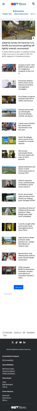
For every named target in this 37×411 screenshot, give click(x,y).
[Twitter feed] (12, 342)
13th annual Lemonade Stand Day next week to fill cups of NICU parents (26, 155)
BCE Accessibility (7, 360)
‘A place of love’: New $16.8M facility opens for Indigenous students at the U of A (26, 69)
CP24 (4, 382)
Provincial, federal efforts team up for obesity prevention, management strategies (25, 85)
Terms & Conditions (8, 371)
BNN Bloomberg (7, 384)
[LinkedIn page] (24, 342)
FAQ (24, 332)
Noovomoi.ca (6, 398)
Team (5, 335)
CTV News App (7, 332)
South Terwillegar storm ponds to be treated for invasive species (26, 140)
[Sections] (4, 4)
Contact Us (17, 332)
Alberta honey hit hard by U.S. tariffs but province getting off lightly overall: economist (18, 45)
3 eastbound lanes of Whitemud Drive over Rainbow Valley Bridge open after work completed (26, 212)
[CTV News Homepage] (18, 4)
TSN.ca (4, 387)
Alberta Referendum (21, 14)
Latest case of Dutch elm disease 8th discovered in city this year (26, 126)
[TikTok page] (16, 342)
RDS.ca (4, 400)
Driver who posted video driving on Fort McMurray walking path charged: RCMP (26, 197)
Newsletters (31, 332)
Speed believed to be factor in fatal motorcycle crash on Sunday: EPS (26, 170)
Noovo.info (5, 395)
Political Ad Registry (8, 373)
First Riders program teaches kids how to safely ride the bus (26, 99)
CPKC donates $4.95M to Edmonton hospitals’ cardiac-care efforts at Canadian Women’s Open (26, 272)
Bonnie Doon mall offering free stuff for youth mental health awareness (26, 257)
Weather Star (7, 14)
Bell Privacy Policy (8, 368)
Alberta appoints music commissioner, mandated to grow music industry (26, 184)
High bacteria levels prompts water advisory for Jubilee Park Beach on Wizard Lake (26, 242)
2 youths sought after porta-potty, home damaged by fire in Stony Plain (26, 227)
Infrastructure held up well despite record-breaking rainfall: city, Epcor (25, 113)
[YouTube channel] (20, 342)
